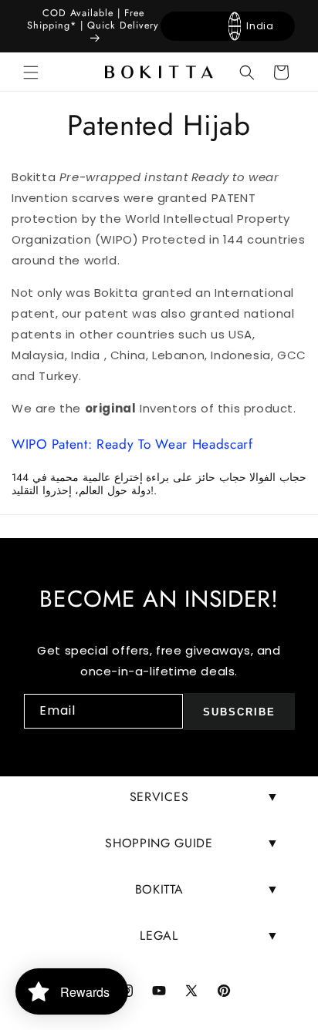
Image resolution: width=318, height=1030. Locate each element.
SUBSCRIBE (239, 712)
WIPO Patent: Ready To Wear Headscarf (132, 444)
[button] (31, 72)
